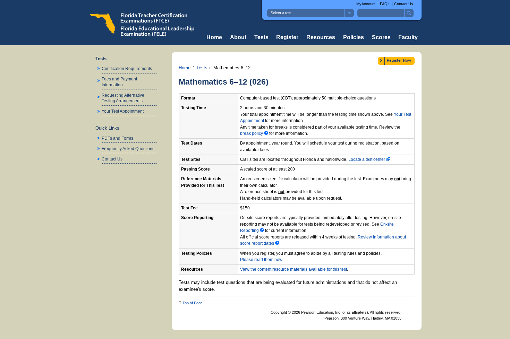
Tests (261, 37)
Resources (320, 37)
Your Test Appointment (123, 111)
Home (214, 37)
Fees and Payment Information (119, 82)
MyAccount (365, 4)
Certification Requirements (127, 68)
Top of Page (192, 303)
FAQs (385, 4)
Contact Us (403, 4)
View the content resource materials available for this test (293, 269)
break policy (252, 133)
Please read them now (261, 259)
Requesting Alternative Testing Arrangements (123, 98)
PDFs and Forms (117, 138)
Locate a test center (367, 159)
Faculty (408, 37)
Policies (353, 37)
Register (287, 37)
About (238, 37)
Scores (381, 37)
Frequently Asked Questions (128, 148)
